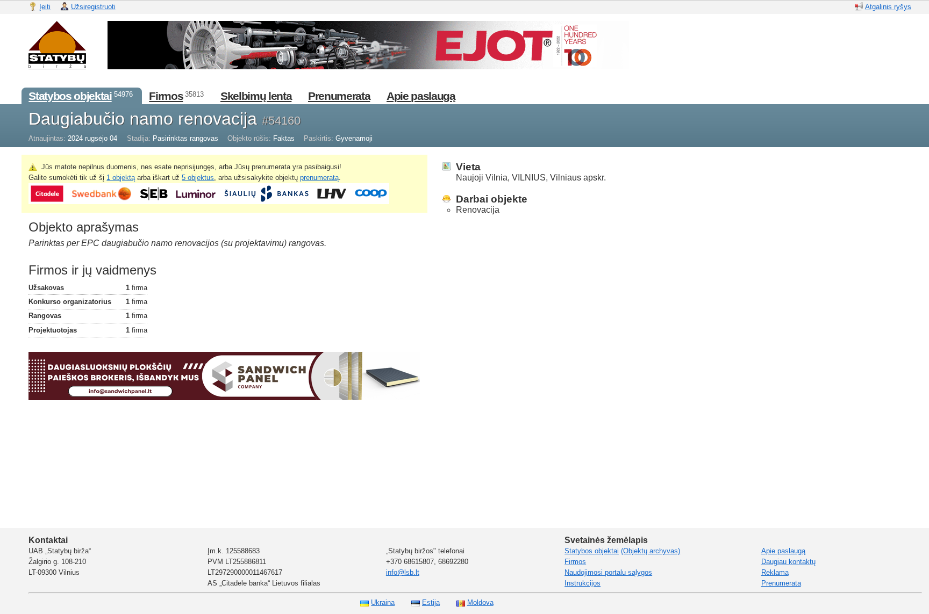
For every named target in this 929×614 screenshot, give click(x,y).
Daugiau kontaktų (788, 562)
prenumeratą (319, 178)
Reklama (775, 572)
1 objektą (120, 178)
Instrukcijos (582, 583)
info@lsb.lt (402, 572)
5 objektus (198, 178)
